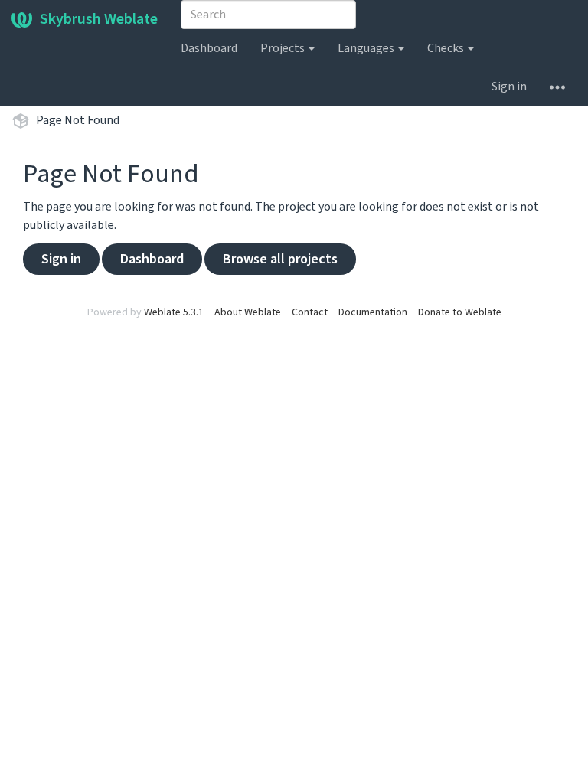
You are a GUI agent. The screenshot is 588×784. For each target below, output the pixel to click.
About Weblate (247, 312)
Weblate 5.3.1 (174, 312)
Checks (446, 48)
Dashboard (209, 48)
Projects (283, 48)
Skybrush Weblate (99, 19)
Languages (367, 48)
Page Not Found (77, 120)
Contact (310, 312)
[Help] (557, 86)
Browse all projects (280, 259)
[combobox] (268, 14)
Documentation (372, 312)
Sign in (509, 86)
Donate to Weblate (459, 312)
